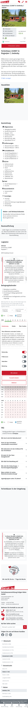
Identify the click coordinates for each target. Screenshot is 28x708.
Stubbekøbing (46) (6, 696)
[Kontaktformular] (19, 2)
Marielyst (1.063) (6, 693)
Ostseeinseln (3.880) (7, 656)
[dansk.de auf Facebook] (2, 634)
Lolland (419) (5, 680)
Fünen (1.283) (5, 674)
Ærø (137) (4, 668)
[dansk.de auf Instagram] (6, 634)
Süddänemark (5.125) (7, 662)
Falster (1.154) (6, 671)
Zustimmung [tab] (5, 326)
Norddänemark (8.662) (8, 647)
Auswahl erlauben (14, 377)
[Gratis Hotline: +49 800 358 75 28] (22, 2)
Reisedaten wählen (14, 46)
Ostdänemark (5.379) (7, 653)
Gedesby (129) (6, 690)
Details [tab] (14, 326)
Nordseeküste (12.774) (8, 650)
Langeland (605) (6, 677)
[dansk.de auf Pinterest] (10, 634)
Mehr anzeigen (6, 78)
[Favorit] (25, 38)
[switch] (24, 357)
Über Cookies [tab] (22, 326)
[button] (26, 2)
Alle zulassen (14, 373)
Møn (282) (4, 683)
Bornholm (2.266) (6, 644)
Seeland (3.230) (6, 659)
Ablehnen (14, 382)
